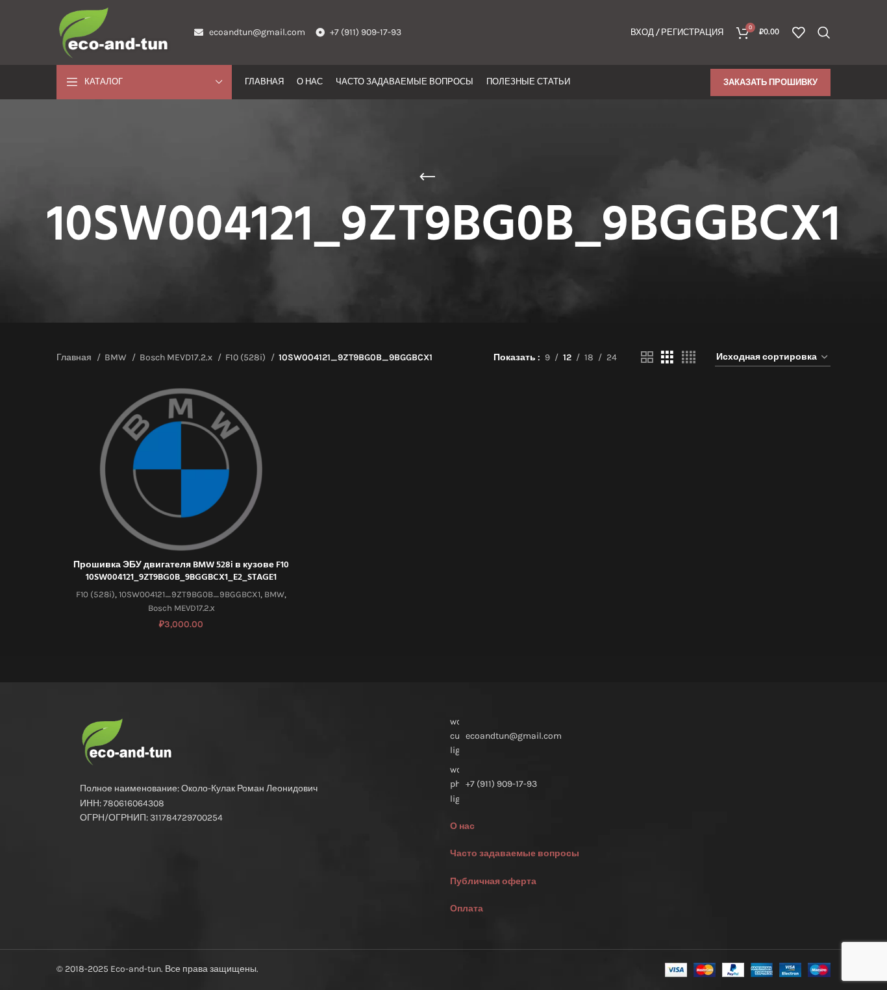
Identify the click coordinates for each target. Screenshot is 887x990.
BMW (117, 357)
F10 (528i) (246, 357)
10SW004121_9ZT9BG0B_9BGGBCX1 (189, 594)
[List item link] (628, 784)
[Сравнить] (296, 407)
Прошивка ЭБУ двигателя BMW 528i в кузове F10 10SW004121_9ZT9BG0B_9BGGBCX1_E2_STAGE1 (181, 572)
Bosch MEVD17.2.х (177, 357)
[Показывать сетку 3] (667, 357)
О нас (462, 826)
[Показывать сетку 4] (688, 357)
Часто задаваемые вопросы (514, 853)
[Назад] (427, 177)
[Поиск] (824, 32)
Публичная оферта (493, 881)
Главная (75, 357)
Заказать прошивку (770, 82)
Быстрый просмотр (296, 436)
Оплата (466, 908)
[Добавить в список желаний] (296, 465)
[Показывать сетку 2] (647, 357)
